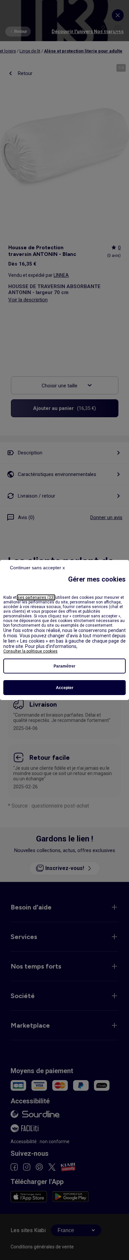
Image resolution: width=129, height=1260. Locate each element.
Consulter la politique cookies (30, 651)
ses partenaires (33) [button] (36, 597)
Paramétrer (64, 666)
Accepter (64, 687)
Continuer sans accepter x (37, 567)
